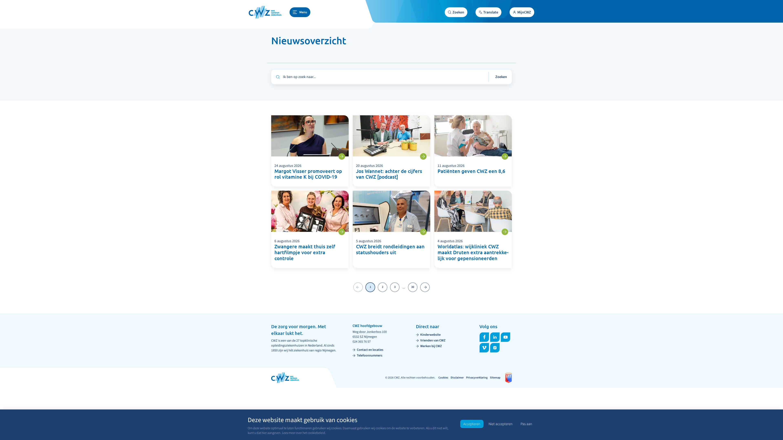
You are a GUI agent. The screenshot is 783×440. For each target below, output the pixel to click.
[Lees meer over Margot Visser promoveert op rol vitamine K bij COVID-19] (341, 156)
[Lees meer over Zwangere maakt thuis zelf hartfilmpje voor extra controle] (341, 232)
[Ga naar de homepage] (265, 12)
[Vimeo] (484, 348)
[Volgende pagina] (424, 287)
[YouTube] (505, 337)
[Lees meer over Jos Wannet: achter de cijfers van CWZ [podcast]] (423, 156)
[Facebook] (484, 337)
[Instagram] (495, 348)
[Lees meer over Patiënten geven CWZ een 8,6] (505, 156)
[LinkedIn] (495, 337)
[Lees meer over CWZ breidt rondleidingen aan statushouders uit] (423, 232)
